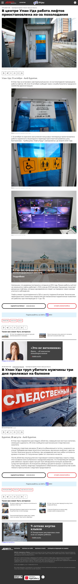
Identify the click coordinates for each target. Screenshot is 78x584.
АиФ (14, 427)
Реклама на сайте (27, 548)
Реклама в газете (40, 548)
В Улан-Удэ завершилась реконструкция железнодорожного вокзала (34, 271)
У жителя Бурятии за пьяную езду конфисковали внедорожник (57, 510)
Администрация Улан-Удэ (9, 68)
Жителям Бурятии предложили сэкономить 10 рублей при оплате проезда (23, 510)
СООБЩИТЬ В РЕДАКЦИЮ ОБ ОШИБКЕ (58, 548)
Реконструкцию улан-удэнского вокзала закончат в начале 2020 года (59, 334)
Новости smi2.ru (8, 361)
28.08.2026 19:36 (6, 366)
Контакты (17, 548)
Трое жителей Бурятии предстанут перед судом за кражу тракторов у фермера (22, 516)
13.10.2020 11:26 (6, 7)
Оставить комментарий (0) (62, 306)
